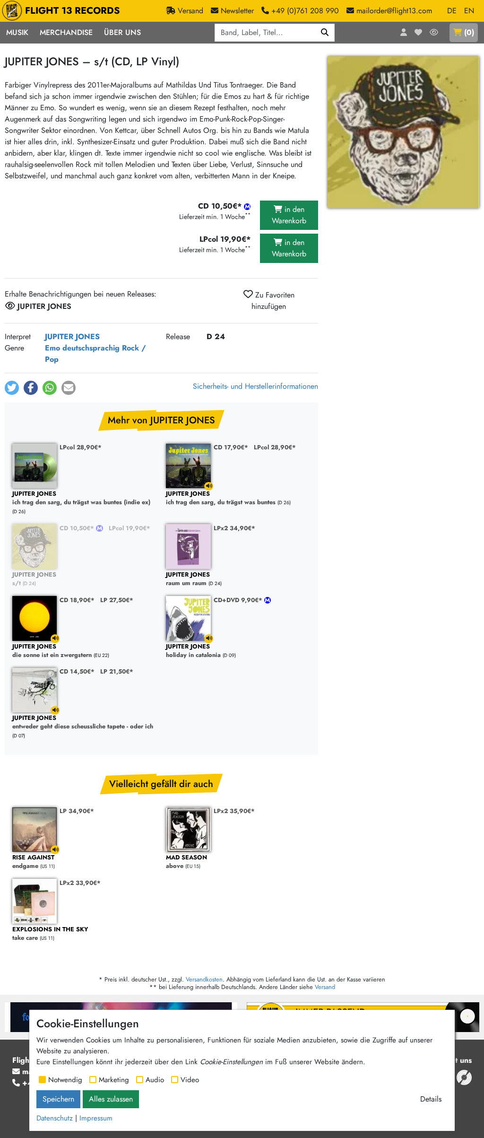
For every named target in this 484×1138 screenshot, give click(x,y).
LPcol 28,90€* (81, 447)
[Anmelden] (404, 32)
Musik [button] (17, 32)
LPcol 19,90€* (129, 528)
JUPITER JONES (72, 336)
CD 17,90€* (231, 447)
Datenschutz (54, 1118)
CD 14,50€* (77, 671)
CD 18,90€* (77, 599)
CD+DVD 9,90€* (239, 599)
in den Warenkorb (289, 215)
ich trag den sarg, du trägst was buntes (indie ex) (81, 498)
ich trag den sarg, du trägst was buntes (221, 498)
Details (430, 1099)
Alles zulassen (111, 1099)
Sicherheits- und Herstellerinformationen (255, 386)
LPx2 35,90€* (234, 810)
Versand (325, 986)
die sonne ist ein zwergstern (52, 651)
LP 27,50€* (116, 599)
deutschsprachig (91, 347)
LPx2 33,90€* (80, 882)
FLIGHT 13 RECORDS (72, 11)
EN (469, 10)
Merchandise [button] (66, 32)
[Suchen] (325, 33)
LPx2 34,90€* (234, 528)
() (469, 32)
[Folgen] (434, 32)
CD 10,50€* (78, 528)
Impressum (95, 1118)
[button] (12, 388)
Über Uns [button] (122, 32)
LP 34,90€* (77, 810)
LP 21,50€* (116, 671)
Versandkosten (204, 979)
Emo (52, 347)
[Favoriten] (418, 32)
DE (452, 10)
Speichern (58, 1099)
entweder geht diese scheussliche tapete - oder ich (82, 722)
